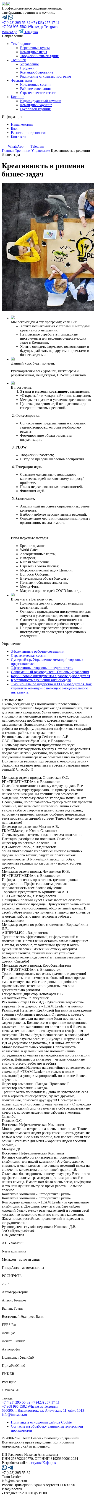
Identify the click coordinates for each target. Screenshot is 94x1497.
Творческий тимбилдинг (39, 56)
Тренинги (22, 150)
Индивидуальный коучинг (40, 101)
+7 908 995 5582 (14, 27)
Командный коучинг (36, 105)
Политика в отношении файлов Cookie (41, 1422)
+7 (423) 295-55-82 (16, 23)
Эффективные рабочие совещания (37, 651)
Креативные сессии (35, 84)
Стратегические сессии (38, 93)
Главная (8, 150)
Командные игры (33, 52)
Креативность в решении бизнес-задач (41, 680)
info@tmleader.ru (14, 1414)
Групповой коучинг (35, 109)
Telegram (50, 27)
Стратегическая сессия (28, 655)
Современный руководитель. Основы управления (50, 672)
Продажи (27, 68)
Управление (29, 64)
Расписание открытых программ (45, 76)
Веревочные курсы (35, 48)
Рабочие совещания (35, 89)
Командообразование (36, 72)
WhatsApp (35, 27)
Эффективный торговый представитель (42, 668)
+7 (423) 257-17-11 (45, 23)
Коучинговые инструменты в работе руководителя (50, 676)
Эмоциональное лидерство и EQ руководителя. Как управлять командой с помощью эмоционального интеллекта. (51, 688)
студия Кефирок (43, 1463)
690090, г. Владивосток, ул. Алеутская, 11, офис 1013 (43, 1410)
